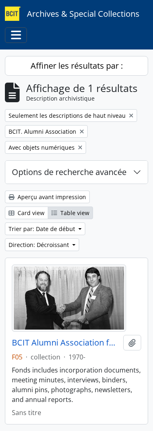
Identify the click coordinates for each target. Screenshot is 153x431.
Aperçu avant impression (51, 197)
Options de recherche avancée (69, 171)
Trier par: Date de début (43, 229)
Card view (30, 213)
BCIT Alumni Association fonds (66, 343)
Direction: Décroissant (40, 245)
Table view (74, 213)
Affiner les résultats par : (77, 65)
